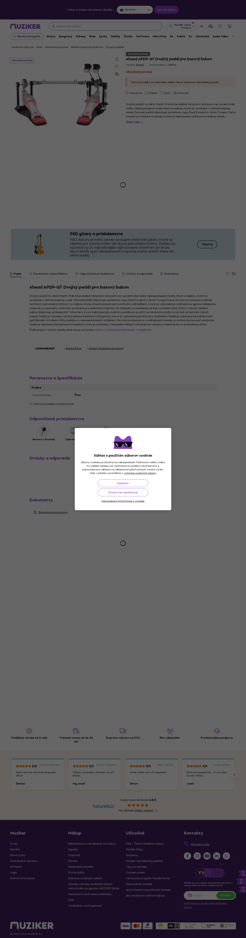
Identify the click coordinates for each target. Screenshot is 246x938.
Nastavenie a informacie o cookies (123, 501)
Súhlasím (123, 483)
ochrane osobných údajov (140, 473)
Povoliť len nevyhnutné (123, 492)
